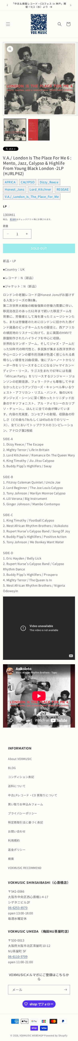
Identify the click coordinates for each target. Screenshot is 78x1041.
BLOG (12, 768)
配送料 (13, 219)
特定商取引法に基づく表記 (25, 822)
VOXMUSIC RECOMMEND (25, 868)
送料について (17, 786)
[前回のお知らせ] (7, 5)
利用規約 (14, 840)
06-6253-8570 (17, 907)
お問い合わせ (17, 831)
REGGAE (63, 189)
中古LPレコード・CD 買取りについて (32, 795)
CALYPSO (27, 182)
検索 (11, 859)
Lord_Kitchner (40, 189)
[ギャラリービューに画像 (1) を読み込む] (15, 130)
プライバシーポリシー (22, 813)
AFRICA (10, 182)
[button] (8, 24)
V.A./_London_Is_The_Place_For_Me (32, 196)
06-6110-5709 (17, 956)
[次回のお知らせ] (70, 5)
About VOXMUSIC (20, 759)
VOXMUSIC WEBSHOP (32, 1035)
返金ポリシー (17, 850)
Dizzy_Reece (49, 182)
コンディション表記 (21, 777)
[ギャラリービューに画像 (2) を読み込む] (39, 130)
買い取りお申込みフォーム (25, 804)
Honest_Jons (14, 189)
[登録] (65, 989)
